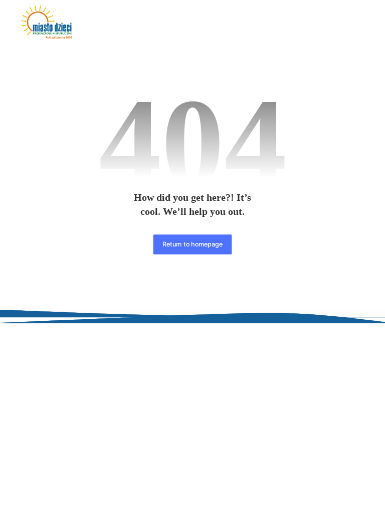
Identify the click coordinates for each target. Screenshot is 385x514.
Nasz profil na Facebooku (321, 403)
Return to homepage (192, 244)
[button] (354, 24)
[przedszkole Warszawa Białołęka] (46, 22)
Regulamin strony (320, 347)
